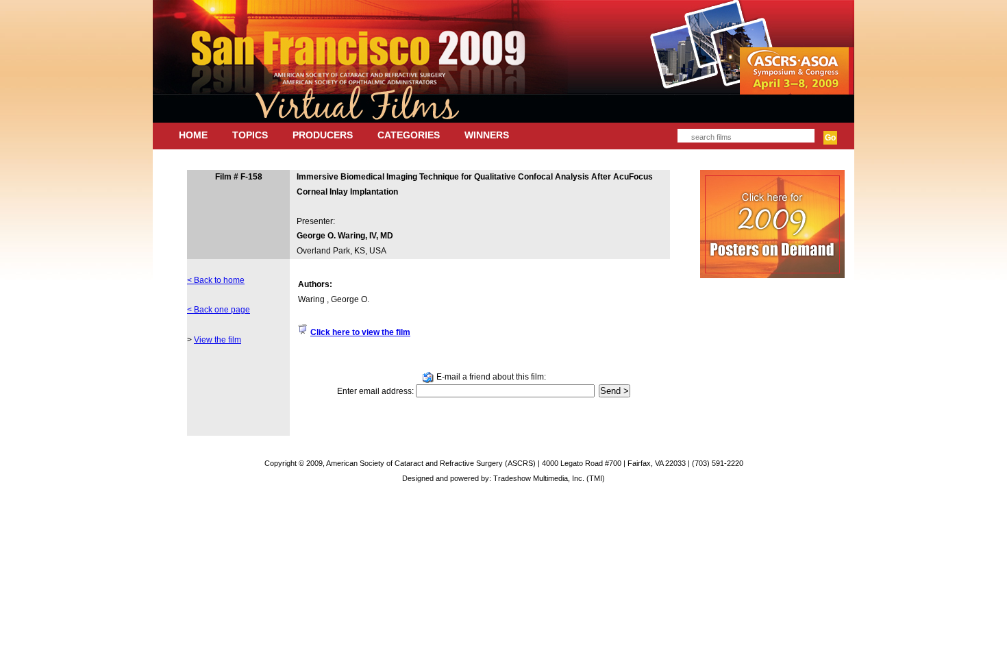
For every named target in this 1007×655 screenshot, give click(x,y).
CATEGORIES (408, 134)
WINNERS (486, 134)
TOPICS (250, 134)
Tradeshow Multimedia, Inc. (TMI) (549, 478)
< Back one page (218, 309)
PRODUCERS (323, 134)
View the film (217, 340)
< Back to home (216, 280)
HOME (193, 134)
